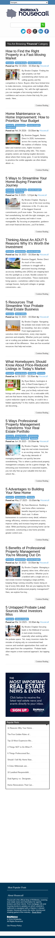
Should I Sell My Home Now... (20, 760)
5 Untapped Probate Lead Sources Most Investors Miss (25, 610)
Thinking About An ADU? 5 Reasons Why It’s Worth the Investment (27, 243)
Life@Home (10, 127)
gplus (34, 31)
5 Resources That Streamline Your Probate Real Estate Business (24, 305)
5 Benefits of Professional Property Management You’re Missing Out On (25, 551)
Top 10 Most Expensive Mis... (20, 741)
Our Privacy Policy (14, 926)
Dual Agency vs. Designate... (19, 779)
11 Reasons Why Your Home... (20, 728)
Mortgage (19, 192)
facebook (46, 31)
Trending (41, 373)
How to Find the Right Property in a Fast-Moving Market (26, 54)
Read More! (36, 912)
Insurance (10, 192)
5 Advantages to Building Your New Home (25, 491)
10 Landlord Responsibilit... (19, 772)
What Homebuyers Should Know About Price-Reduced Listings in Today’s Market (27, 365)
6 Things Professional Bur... (19, 753)
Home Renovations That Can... (20, 785)
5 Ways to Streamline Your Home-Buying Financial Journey (26, 181)
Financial (9, 63)
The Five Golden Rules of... (19, 734)
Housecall (44, 66)
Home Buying (21, 63)
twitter (23, 31)
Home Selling (21, 314)
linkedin (40, 31)
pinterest (29, 31)
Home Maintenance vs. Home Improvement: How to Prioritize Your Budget (27, 117)
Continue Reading (42, 105)
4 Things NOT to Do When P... (20, 747)
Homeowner (20, 125)
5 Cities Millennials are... (17, 766)
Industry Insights (34, 63)
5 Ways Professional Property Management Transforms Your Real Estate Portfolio (23, 426)
